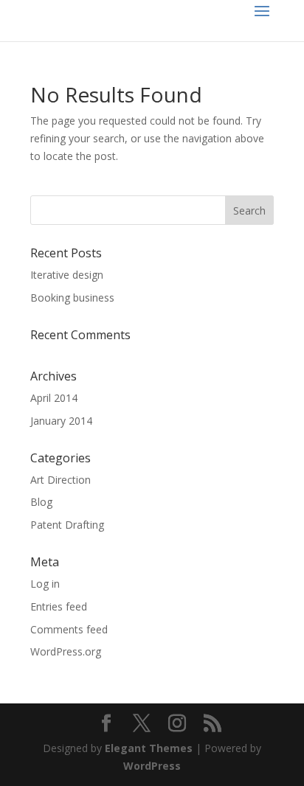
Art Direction (60, 480)
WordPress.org (65, 651)
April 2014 (53, 398)
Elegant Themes (149, 748)
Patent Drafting (67, 525)
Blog (41, 502)
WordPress (152, 766)
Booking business (72, 298)
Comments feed (69, 629)
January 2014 (61, 421)
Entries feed (58, 606)
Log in (45, 584)
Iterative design (66, 275)
